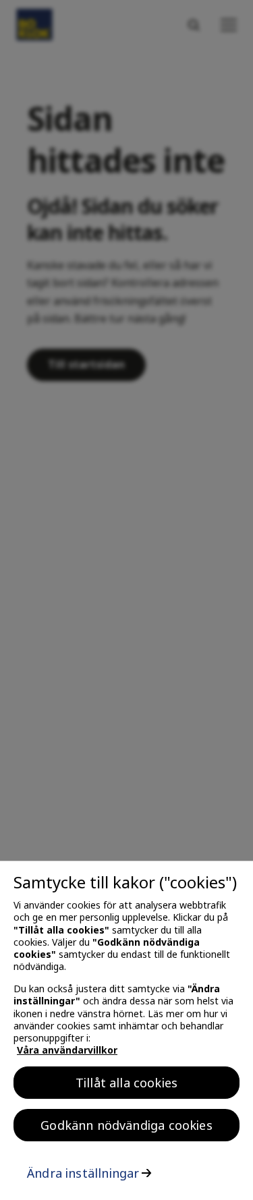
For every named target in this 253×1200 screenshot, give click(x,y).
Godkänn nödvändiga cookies (126, 1125)
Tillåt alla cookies (126, 1083)
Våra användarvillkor (67, 1050)
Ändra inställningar (83, 1173)
